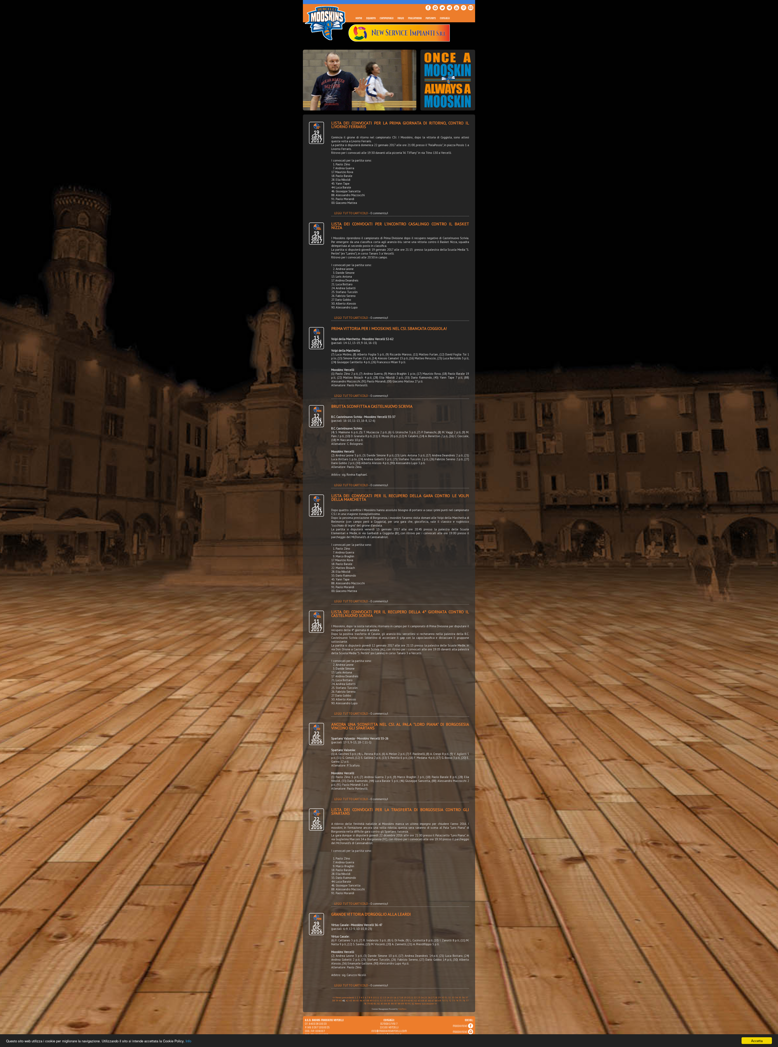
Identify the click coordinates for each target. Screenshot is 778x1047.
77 (467, 1000)
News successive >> (426, 1003)
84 (385, 1003)
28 (435, 997)
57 (398, 1000)
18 (401, 997)
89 (402, 1003)
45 (357, 1000)
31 (446, 997)
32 (449, 997)
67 (433, 1000)
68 (436, 1000)
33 (453, 997)
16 (394, 997)
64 (422, 1000)
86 (392, 1003)
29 (439, 997)
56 (395, 1000)
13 (384, 997)
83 (382, 1003)
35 (459, 997)
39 (337, 1000)
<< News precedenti (343, 997)
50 (374, 1000)
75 (460, 1000)
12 (381, 997)
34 (456, 997)
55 (391, 1000)
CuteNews (402, 1009)
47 (364, 1000)
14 (388, 997)
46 (361, 1000)
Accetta (757, 1040)
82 (378, 1003)
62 (415, 1000)
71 (446, 1000)
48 (367, 1000)
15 (391, 997)
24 (422, 997)
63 (419, 1000)
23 (418, 997)
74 (456, 1000)
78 (364, 1003)
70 (443, 1000)
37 (466, 997)
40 (340, 1000)
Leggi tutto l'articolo (351, 213)
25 (425, 997)
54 (388, 1000)
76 (463, 1000)
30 (442, 997)
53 (385, 1000)
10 (374, 997)
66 (429, 1000)
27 (432, 997)
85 (389, 1003)
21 (411, 997)
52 (381, 1000)
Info (188, 1040)
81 (375, 1003)
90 (406, 1003)
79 (368, 1003)
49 (371, 1000)
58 (402, 1000)
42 (347, 1000)
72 (450, 1000)
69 (439, 1000)
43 (350, 1000)
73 (453, 1000)
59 (405, 1000)
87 (395, 1003)
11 (377, 997)
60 (408, 1000)
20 (408, 997)
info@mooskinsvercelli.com (389, 1031)
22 (415, 997)
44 (354, 1000)
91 (409, 1003)
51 (378, 1000)
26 (429, 997)
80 (371, 1003)
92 (412, 1003)
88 (399, 1003)
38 (333, 1000)
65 (426, 1000)
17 (398, 997)
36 (463, 997)
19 (405, 997)
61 (412, 1000)
